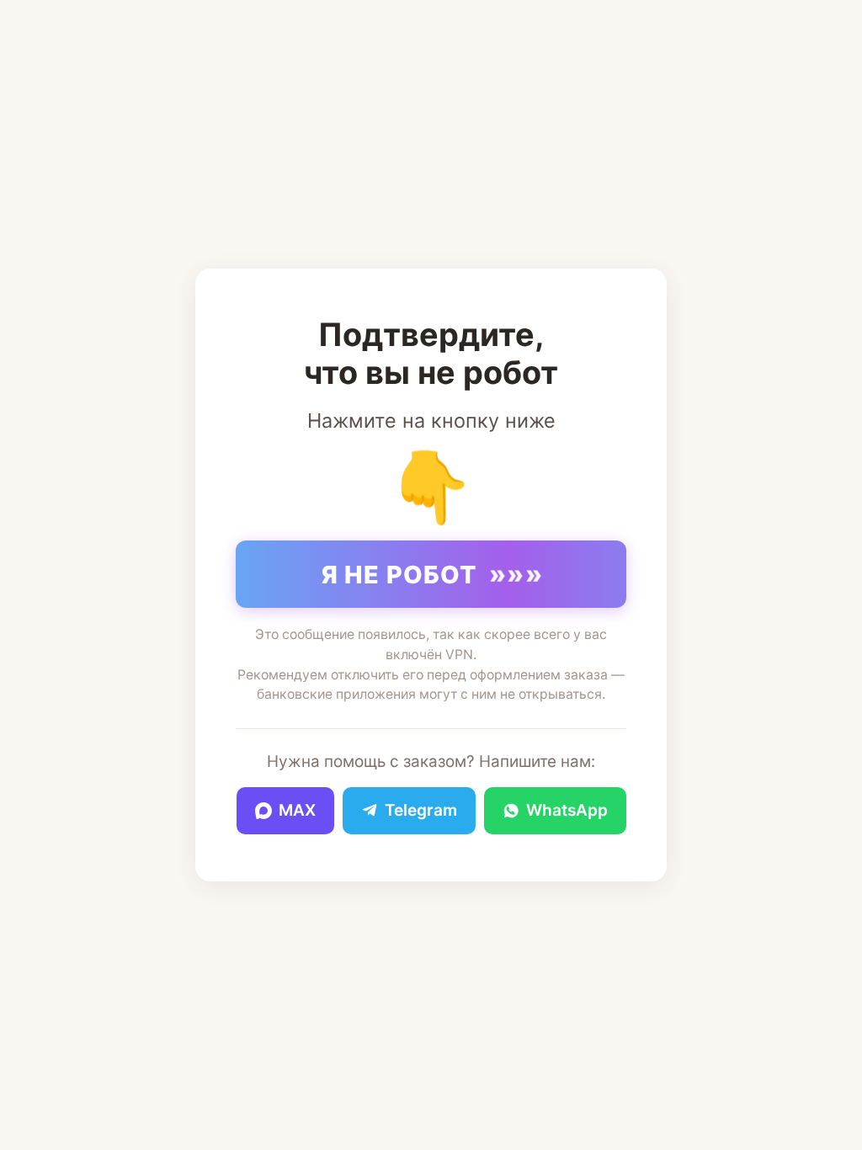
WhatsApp (567, 810)
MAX (297, 810)
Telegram (421, 810)
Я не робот (433, 574)
